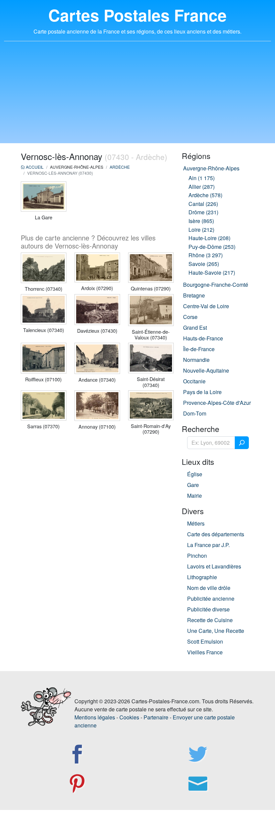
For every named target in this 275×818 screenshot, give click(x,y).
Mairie (194, 495)
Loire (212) (201, 229)
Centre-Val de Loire (206, 306)
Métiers (196, 523)
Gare (193, 485)
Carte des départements (215, 534)
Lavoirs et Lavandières (214, 566)
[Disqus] (97, 526)
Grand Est (195, 327)
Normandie (196, 360)
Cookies (129, 717)
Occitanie (194, 381)
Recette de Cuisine (210, 620)
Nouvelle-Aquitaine (206, 370)
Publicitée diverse (208, 609)
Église (194, 474)
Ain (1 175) (201, 178)
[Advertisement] (137, 96)
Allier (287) (201, 186)
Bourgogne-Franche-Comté (215, 284)
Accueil (34, 167)
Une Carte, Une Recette (215, 631)
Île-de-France (199, 349)
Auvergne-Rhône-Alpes (211, 168)
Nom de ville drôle (208, 588)
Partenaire (156, 717)
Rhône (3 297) (205, 255)
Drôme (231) (203, 212)
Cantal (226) (203, 204)
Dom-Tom (194, 413)
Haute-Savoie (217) (211, 272)
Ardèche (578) (205, 195)
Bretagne (194, 295)
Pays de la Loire (202, 392)
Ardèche (120, 167)
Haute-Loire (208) (209, 238)
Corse (190, 317)
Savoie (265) (203, 264)
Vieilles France (205, 652)
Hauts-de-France (203, 338)
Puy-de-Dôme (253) (211, 247)
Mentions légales (94, 717)
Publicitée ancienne (210, 598)
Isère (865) (201, 221)
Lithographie (202, 577)
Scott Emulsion (205, 641)
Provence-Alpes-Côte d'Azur (217, 402)
